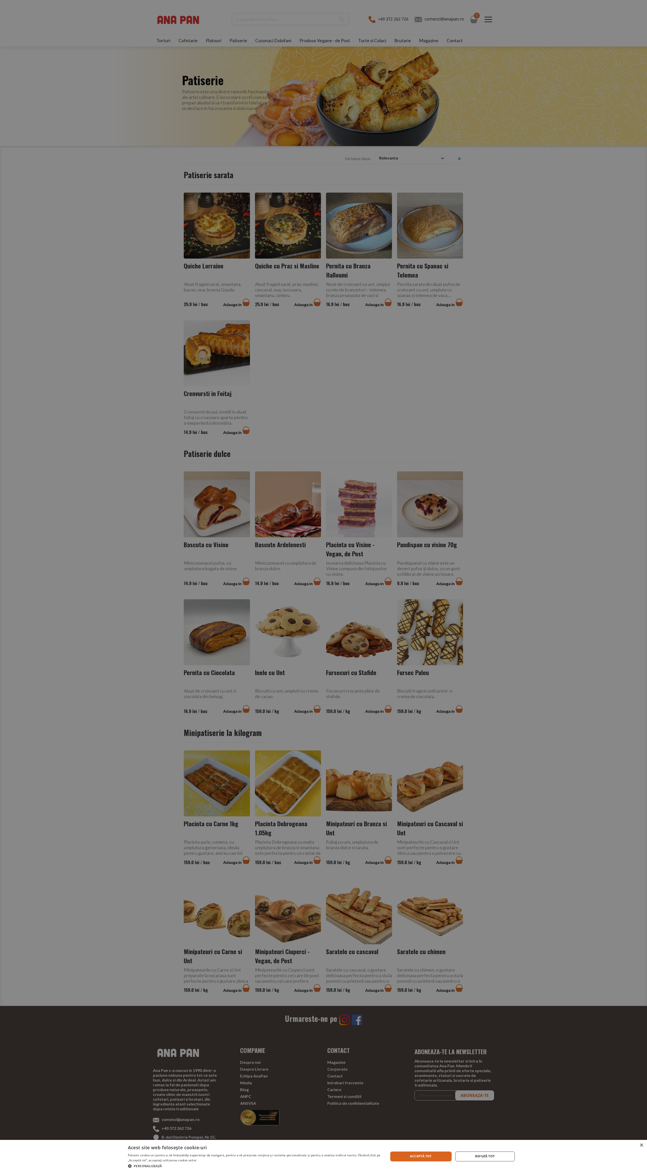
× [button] (641, 1145)
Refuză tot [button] (485, 1156)
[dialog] (323, 1156)
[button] (254, 1166)
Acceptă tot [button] (420, 1156)
